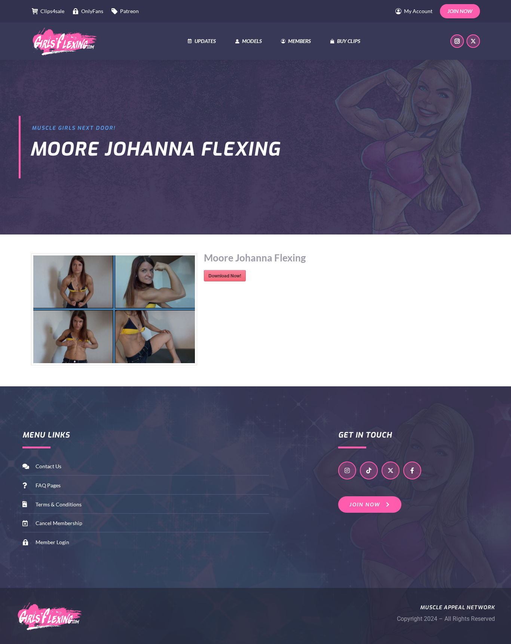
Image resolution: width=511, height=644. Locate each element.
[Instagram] (347, 470)
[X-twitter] (391, 470)
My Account (418, 11)
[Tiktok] (369, 470)
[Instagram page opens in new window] (457, 41)
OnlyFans (92, 11)
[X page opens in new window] (473, 41)
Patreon (129, 11)
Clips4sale (52, 11)
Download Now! (224, 275)
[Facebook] (412, 470)
